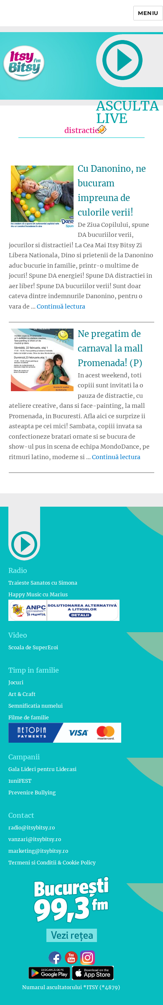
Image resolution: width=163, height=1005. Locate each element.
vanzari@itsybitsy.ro (34, 839)
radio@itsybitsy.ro (31, 827)
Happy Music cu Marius (38, 594)
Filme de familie (28, 717)
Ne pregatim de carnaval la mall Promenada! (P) (110, 348)
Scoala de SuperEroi (33, 647)
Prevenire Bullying (32, 792)
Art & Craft (22, 694)
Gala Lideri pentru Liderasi (42, 769)
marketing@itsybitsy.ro (38, 851)
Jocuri (15, 682)
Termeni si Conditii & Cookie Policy (52, 862)
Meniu (148, 13)
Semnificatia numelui (35, 706)
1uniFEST (19, 781)
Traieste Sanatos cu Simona (42, 583)
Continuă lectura (61, 306)
